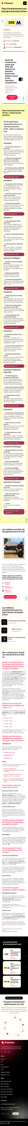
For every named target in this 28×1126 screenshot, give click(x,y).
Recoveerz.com (5, 1074)
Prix (2, 1061)
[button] (25, 3)
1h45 (10, 723)
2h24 (10, 718)
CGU (2, 1069)
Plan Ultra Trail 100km (7, 1089)
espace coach (6, 924)
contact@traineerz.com (8, 1104)
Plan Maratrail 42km (6, 1081)
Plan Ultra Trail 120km (7, 1091)
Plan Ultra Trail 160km (7, 1094)
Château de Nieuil (8, 755)
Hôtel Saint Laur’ (8, 758)
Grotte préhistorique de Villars (13, 779)
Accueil (3, 1059)
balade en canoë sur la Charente (13, 775)
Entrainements (4, 1067)
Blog (2, 1064)
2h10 (10, 721)
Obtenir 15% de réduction (10, 596)
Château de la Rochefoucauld (10, 769)
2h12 (10, 726)
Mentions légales (5, 1072)
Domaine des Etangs (9, 752)
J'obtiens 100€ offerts (12, 97)
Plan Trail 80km (5, 1086)
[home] (7, 3)
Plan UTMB (4, 1097)
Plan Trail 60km (5, 1084)
